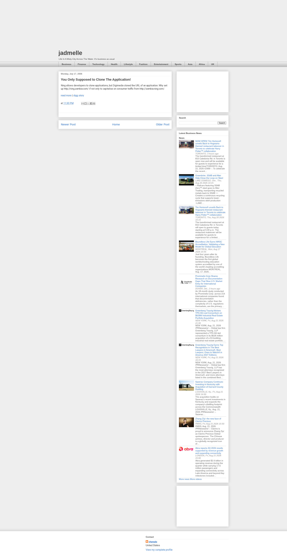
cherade (153, 541)
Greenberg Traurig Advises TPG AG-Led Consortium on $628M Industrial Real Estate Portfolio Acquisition (209, 314)
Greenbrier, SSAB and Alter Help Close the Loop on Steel (209, 176)
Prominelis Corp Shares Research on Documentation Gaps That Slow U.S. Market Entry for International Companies (208, 281)
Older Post (162, 124)
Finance (82, 64)
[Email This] (82, 103)
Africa (202, 64)
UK (212, 64)
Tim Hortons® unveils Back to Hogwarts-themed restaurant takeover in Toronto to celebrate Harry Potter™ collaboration (210, 211)
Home (116, 124)
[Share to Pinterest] (94, 103)
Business (66, 64)
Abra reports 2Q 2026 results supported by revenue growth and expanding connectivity (209, 450)
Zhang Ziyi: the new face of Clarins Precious (208, 419)
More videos (196, 479)
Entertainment (161, 64)
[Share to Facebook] (91, 103)
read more (66, 95)
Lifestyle (128, 64)
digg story (78, 95)
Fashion (143, 64)
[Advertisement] (143, 25)
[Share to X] (88, 103)
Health (114, 64)
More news (184, 479)
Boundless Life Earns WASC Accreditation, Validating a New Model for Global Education (210, 244)
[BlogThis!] (85, 103)
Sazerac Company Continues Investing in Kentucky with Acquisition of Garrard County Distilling (209, 385)
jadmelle (70, 53)
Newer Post (68, 124)
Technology (98, 64)
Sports (178, 64)
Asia (190, 64)
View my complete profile (159, 549)
